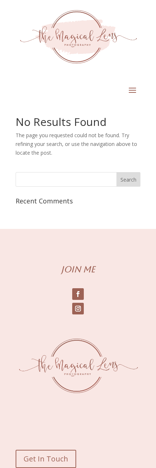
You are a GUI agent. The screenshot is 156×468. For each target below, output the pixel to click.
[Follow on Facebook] (78, 294)
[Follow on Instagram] (78, 308)
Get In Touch (46, 459)
